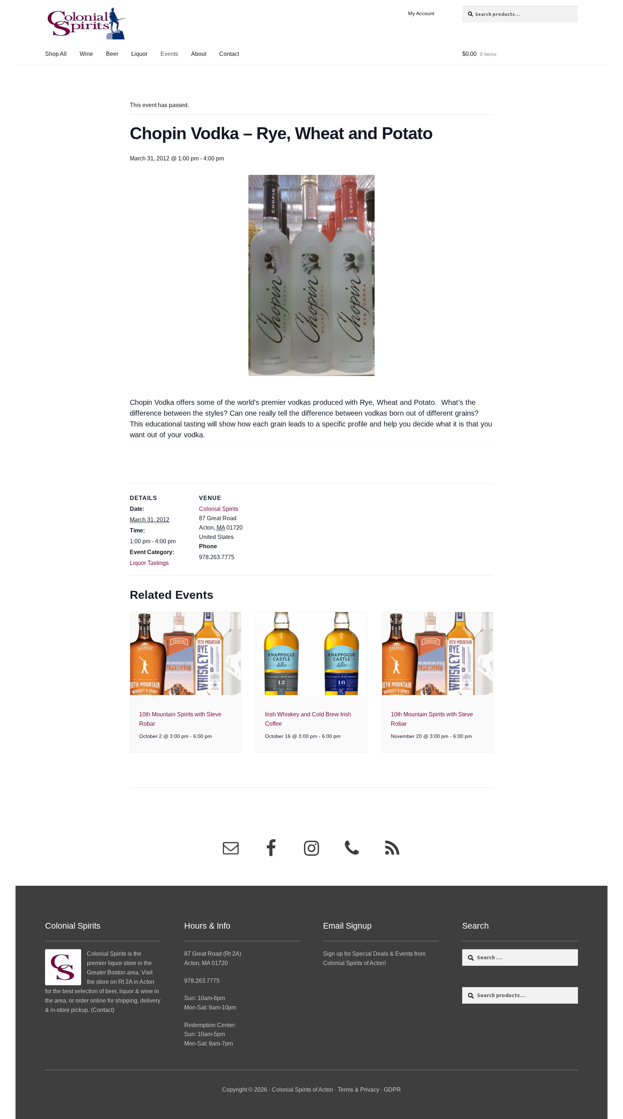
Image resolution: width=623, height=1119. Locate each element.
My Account (421, 13)
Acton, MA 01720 (206, 963)
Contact (229, 54)
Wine (86, 54)
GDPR (392, 1090)
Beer (112, 54)
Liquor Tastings (149, 563)
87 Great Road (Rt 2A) (212, 954)
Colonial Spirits (218, 509)
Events (169, 54)
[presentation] (185, 653)
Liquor (139, 54)
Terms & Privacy (358, 1090)
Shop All (56, 54)
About (198, 54)
